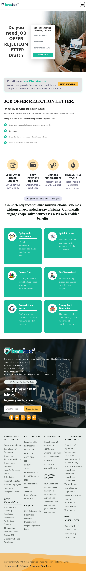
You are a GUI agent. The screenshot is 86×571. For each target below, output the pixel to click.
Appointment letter (12, 445)
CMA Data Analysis (32, 511)
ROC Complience (51, 456)
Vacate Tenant (70, 484)
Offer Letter (9, 477)
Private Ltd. (29, 449)
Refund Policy (70, 537)
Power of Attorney (72, 495)
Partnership (29, 445)
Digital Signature (31, 476)
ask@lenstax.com (36, 81)
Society (27, 464)
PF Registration (31, 483)
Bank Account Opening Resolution (10, 510)
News (38, 566)
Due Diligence (30, 514)
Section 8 (28, 491)
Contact (24, 566)
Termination (69, 510)
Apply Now (43, 55)
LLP (25, 461)
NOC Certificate (51, 483)
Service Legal (70, 506)
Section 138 (9, 535)
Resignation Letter (12, 481)
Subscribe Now (32, 409)
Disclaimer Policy (71, 526)
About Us (15, 566)
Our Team (46, 566)
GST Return (49, 449)
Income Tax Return (52, 453)
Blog (32, 566)
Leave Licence (70, 488)
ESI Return (49, 464)
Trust (26, 468)
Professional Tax (31, 472)
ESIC (26, 480)
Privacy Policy (70, 533)
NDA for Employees (12, 484)
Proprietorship (30, 442)
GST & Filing (29, 457)
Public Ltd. (28, 453)
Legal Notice (69, 491)
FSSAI (26, 487)
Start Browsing (67, 84)
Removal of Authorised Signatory (9, 520)
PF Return (48, 460)
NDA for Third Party (73, 466)
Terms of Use (70, 529)
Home (7, 566)
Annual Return (51, 468)
